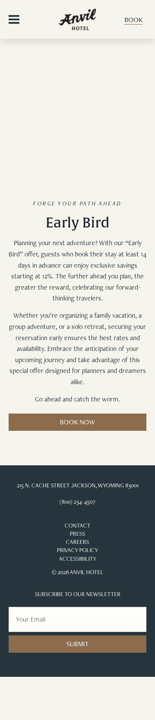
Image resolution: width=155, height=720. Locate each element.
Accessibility (77, 558)
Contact (77, 525)
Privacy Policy (77, 550)
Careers (77, 542)
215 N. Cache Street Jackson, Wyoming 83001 (78, 485)
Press (77, 533)
